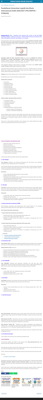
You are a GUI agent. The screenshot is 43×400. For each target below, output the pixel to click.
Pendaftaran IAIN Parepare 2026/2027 (11, 238)
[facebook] (5, 373)
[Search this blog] (41, 1)
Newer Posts (4, 393)
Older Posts (39, 393)
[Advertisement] (21, 26)
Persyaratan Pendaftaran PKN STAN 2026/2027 (12, 235)
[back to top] (41, 397)
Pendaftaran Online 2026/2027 (21, 1)
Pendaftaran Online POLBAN (9, 356)
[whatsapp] (13, 373)
